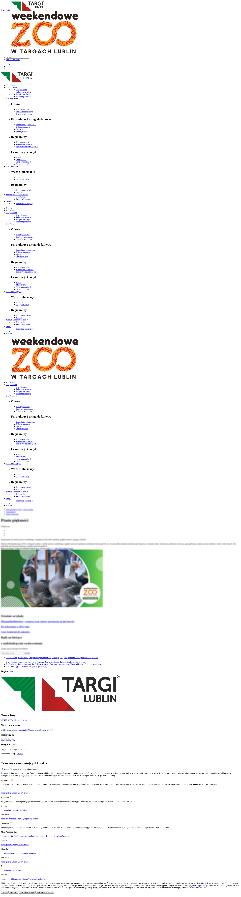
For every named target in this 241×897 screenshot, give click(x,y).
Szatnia (19, 192)
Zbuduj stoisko (22, 131)
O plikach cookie (31, 769)
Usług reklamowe (23, 127)
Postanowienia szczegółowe (27, 147)
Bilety (49, 658)
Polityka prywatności (197, 888)
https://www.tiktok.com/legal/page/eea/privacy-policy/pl (23, 879)
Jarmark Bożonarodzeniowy (17, 194)
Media (8, 201)
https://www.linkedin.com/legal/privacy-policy (19, 819)
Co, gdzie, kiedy (22, 179)
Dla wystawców (22, 142)
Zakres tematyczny (23, 92)
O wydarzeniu (11, 87)
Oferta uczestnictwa (24, 114)
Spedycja (19, 129)
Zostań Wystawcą (13, 60)
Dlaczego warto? (22, 109)
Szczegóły (17, 769)
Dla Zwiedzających (13, 166)
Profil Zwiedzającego (24, 112)
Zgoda (6, 769)
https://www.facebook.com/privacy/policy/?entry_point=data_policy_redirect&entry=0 (35, 836)
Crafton (20, 754)
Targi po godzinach (23, 162)
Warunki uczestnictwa (25, 144)
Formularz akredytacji (24, 204)
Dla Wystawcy (12, 99)
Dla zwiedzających (23, 190)
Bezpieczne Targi (23, 94)
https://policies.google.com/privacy (14, 793)
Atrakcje (19, 177)
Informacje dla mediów (82, 658)
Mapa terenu (21, 159)
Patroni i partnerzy (23, 96)
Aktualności (11, 85)
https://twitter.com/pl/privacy (12, 870)
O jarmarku (20, 197)
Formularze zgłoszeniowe (26, 125)
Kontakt (9, 208)
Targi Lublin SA (22, 164)
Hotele (18, 157)
